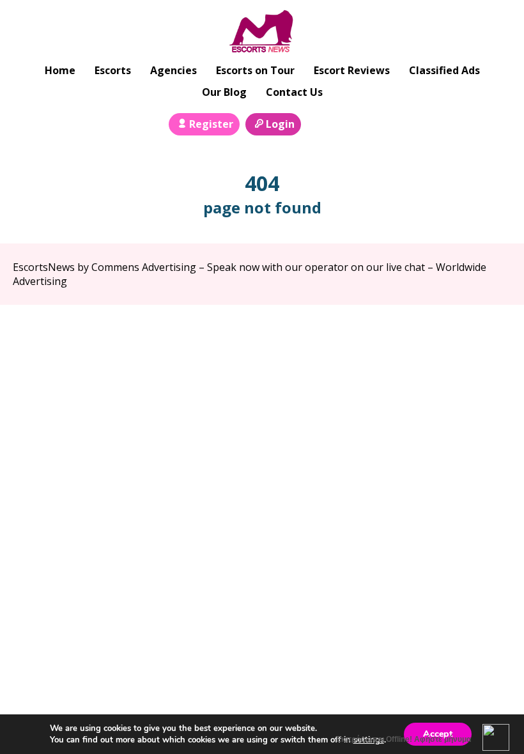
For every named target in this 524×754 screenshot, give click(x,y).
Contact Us (294, 92)
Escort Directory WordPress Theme (493, 330)
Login (280, 124)
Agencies (173, 70)
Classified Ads (444, 70)
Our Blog (224, 92)
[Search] (318, 122)
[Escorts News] (262, 33)
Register (211, 124)
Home (60, 70)
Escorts (113, 70)
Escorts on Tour (255, 70)
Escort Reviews (352, 70)
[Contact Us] (346, 122)
